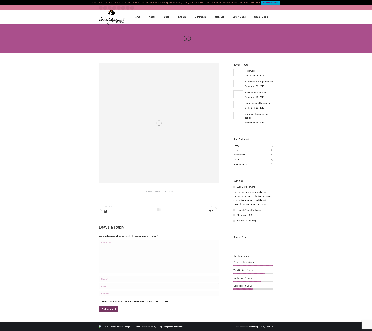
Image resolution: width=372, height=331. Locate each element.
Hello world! (250, 71)
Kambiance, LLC (181, 327)
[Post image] (238, 72)
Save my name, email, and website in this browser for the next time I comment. (134, 301)
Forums (156, 191)
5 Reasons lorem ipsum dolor (259, 81)
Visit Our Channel (271, 2)
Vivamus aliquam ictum (256, 92)
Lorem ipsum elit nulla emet (258, 103)
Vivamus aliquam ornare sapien (256, 116)
